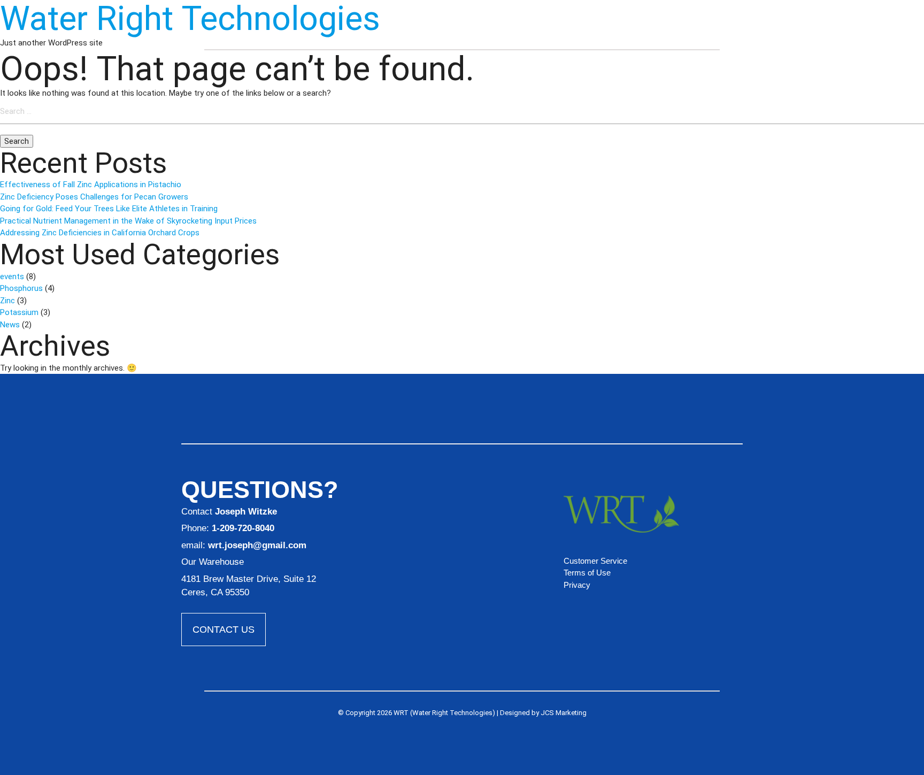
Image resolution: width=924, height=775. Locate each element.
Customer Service (595, 560)
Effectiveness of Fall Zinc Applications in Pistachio (90, 184)
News (10, 324)
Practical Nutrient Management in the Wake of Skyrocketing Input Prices (128, 221)
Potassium (19, 312)
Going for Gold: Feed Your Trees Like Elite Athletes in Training (109, 208)
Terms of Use (587, 572)
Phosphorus (21, 288)
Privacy (577, 584)
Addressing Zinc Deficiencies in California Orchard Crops (99, 232)
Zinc (7, 300)
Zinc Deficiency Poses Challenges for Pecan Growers (94, 197)
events (12, 276)
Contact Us (223, 629)
